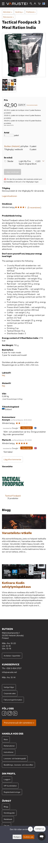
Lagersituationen (9, 196)
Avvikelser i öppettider (12, 655)
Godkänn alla (28, 837)
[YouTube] (15, 713)
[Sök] (31, 3)
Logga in (7, 779)
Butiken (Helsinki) (12, 146)
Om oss (6, 825)
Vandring (19, 12)
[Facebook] (4, 713)
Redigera (17, 837)
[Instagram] (9, 713)
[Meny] (3, 3)
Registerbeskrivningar (12, 792)
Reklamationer (9, 746)
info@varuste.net (9, 672)
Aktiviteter (7, 12)
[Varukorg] (39, 3)
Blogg (6, 806)
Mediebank (8, 819)
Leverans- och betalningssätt (15, 758)
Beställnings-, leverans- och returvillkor (18, 765)
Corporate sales (10, 693)
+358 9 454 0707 (13, 668)
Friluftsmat (30, 12)
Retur (6, 739)
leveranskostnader (32, 105)
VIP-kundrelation (10, 786)
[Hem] (18, 3)
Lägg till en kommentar (12, 459)
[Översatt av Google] (10, 428)
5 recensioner (34, 207)
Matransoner (8, 17)
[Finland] (44, 3)
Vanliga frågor (9, 687)
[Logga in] (35, 3)
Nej (3, 375)
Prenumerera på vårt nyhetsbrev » (19, 722)
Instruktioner (9, 752)
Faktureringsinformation (13, 700)
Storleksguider (9, 813)
